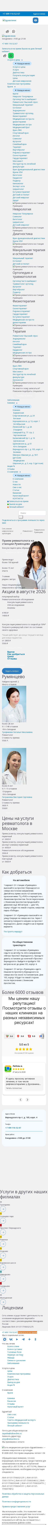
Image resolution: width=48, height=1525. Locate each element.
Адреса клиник (39, 14)
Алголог (16, 135)
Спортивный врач (21, 133)
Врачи (10, 86)
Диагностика (18, 72)
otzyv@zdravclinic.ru (10, 1439)
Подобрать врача (24, 395)
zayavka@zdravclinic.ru (12, 1433)
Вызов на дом (28, 48)
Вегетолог (17, 175)
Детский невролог (21, 197)
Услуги (16, 69)
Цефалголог (18, 189)
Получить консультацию (24, 75)
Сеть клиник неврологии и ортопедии (7, 531)
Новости (17, 484)
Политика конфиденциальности (16, 1501)
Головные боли (14, 1352)
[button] (20, 1100)
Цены (15, 78)
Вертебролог (19, 149)
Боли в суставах (14, 1349)
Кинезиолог (18, 183)
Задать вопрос (12, 671)
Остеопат (17, 107)
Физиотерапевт (20, 116)
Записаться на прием (11, 48)
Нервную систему (15, 1355)
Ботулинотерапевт (21, 192)
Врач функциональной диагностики (29, 169)
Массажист (18, 161)
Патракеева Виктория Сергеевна (17, 797)
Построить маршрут (13, 931)
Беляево (25, 455)
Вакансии (17, 493)
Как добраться (16, 654)
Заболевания (13, 400)
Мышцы (10, 1357)
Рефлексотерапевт (21, 152)
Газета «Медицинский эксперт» (21, 1420)
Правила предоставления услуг (16, 1506)
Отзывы (11, 469)
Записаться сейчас (14, 552)
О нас (15, 481)
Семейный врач (20, 144)
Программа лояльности (18, 1423)
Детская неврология (22, 81)
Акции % (11, 466)
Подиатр (17, 180)
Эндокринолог (19, 110)
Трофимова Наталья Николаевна (17, 732)
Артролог (17, 141)
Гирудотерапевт (20, 158)
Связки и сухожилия (16, 1360)
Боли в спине (13, 1346)
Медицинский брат (21, 127)
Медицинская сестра (22, 124)
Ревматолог (25, 102)
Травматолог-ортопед (23, 113)
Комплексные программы (18, 83)
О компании (13, 471)
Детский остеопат (21, 194)
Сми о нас (17, 487)
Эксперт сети (19, 186)
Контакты (18, 498)
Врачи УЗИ (18, 172)
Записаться (10, 745)
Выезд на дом (13, 1382)
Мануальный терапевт (23, 105)
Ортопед (25, 99)
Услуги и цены (14, 60)
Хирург (16, 200)
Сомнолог (17, 138)
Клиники (11, 402)
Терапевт (17, 147)
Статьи (16, 490)
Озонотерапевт (20, 155)
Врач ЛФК (17, 130)
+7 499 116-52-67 (11, 13)
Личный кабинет (16, 507)
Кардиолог (17, 178)
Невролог (23, 96)
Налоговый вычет (21, 495)
